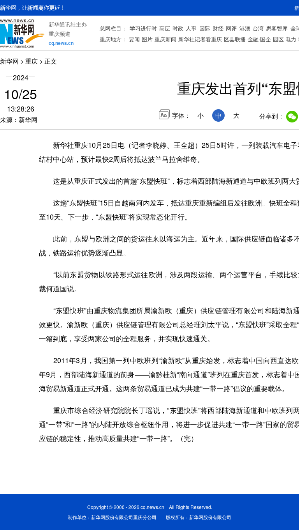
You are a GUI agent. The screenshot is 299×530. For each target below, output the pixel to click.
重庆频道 (59, 33)
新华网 (9, 61)
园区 (278, 39)
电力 (290, 39)
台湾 (258, 28)
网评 (231, 28)
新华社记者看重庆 (200, 39)
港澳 (244, 28)
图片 (147, 39)
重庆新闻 (165, 39)
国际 (204, 28)
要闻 (134, 39)
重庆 (31, 61)
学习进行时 (143, 28)
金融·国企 (259, 39)
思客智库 (277, 28)
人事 (191, 28)
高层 (164, 28)
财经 (218, 28)
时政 (177, 28)
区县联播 (235, 39)
